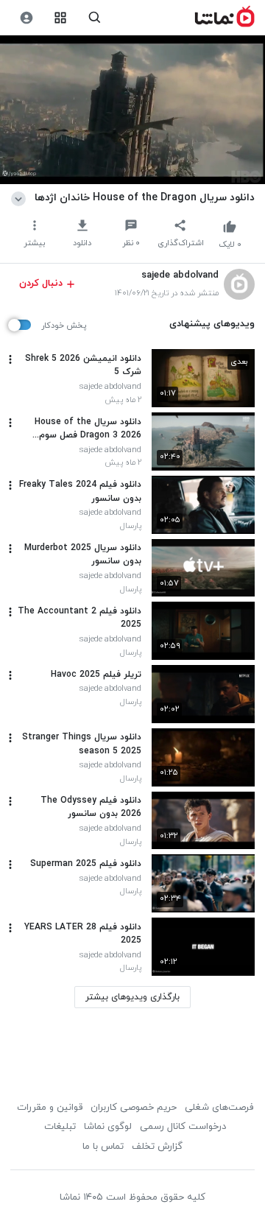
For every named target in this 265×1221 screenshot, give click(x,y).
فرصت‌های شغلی (219, 1107)
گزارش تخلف (157, 1146)
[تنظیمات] (26, 18)
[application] (132, 110)
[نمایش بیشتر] (21, 197)
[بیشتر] (10, 359)
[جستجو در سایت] (94, 18)
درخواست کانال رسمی (183, 1126)
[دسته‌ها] (61, 18)
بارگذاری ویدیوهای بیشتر (132, 997)
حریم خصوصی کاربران (134, 1107)
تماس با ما (103, 1146)
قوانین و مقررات (49, 1107)
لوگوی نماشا (108, 1126)
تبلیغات (60, 1126)
